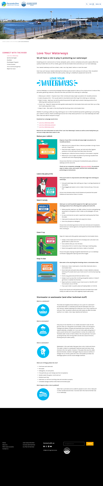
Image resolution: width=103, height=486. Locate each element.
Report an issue (11, 68)
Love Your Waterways (12, 55)
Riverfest (9, 60)
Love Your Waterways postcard (47, 125)
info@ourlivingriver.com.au (50, 450)
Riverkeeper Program (12, 62)
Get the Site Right (12, 58)
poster (52, 127)
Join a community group (13, 66)
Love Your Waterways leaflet (46, 122)
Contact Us (5, 448)
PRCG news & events (8, 447)
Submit (90, 443)
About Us (4, 444)
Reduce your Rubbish (86, 166)
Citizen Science (11, 64)
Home (3, 41)
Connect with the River (11, 41)
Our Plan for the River (28, 447)
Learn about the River (28, 442)
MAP (90, 4)
